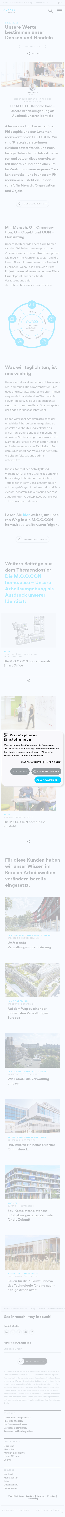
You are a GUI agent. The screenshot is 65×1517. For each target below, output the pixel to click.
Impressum (53, 762)
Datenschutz (31, 762)
